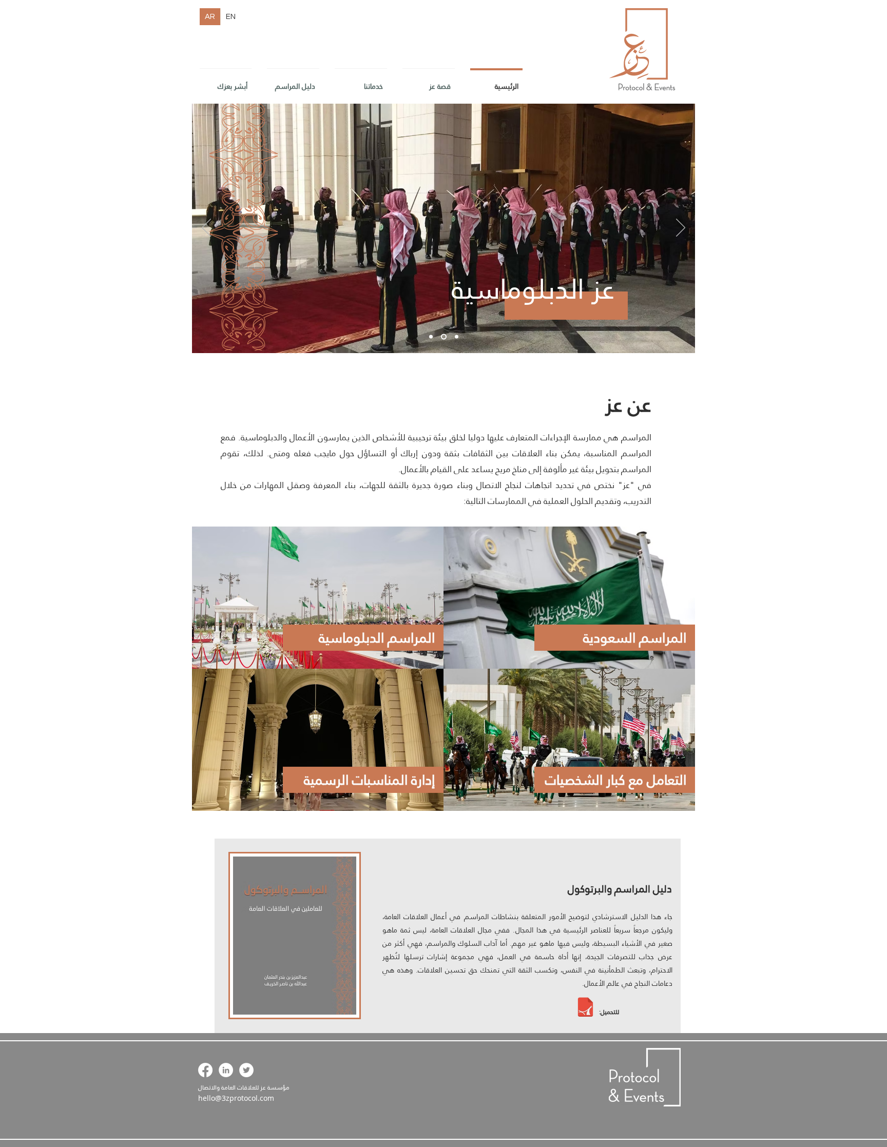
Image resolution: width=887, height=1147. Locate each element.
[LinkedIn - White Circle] (226, 1070)
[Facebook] (205, 1070)
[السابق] (206, 228)
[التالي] (680, 228)
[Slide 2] (443, 337)
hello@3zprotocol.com (236, 1098)
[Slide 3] (455, 337)
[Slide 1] (431, 337)
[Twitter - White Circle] (246, 1070)
